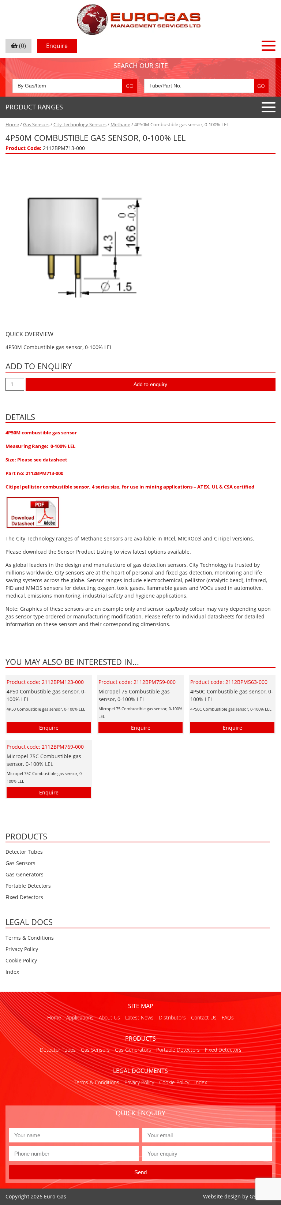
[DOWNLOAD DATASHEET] (32, 512)
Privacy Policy (21, 949)
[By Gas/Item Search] (74, 86)
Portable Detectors (28, 885)
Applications (80, 1017)
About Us (109, 1017)
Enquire (57, 46)
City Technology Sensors (79, 124)
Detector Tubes (24, 851)
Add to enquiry (150, 384)
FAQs (228, 1017)
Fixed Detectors (24, 897)
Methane (120, 124)
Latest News (139, 1017)
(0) (22, 46)
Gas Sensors (36, 124)
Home (12, 124)
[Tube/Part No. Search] (206, 86)
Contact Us (204, 1017)
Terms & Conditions (29, 937)
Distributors (172, 1017)
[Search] (129, 86)
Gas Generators (24, 874)
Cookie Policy (21, 960)
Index (12, 971)
